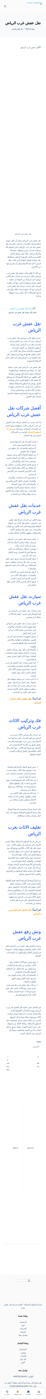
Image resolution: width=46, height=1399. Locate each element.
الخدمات (23, 1328)
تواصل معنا (23, 1335)
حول (23, 1325)
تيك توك (23, 1359)
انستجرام (23, 1349)
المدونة (23, 1332)
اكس (23, 1362)
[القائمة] (5, 6)
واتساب (23, 1356)
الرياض (36, 1047)
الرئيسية (23, 1322)
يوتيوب (23, 1353)
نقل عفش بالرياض (17, 29)
